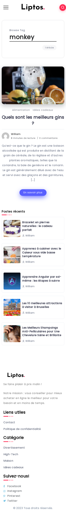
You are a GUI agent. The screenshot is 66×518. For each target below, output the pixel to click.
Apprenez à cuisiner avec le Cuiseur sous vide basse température (41, 252)
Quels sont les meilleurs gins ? (33, 120)
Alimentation (21, 110)
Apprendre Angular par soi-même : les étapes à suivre (41, 278)
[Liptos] (33, 7)
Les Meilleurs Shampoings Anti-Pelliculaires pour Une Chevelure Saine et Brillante (41, 331)
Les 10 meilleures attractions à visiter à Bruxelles (42, 305)
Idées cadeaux (43, 110)
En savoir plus (33, 192)
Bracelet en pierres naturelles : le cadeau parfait (37, 226)
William (16, 134)
